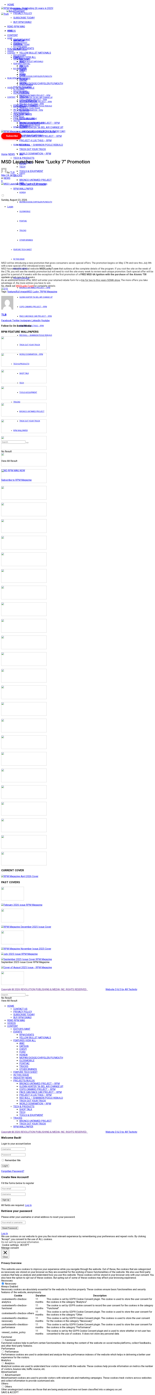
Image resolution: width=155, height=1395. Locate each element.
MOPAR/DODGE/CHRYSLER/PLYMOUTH (41, 83)
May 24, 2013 (8, 175)
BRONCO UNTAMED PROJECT (35, 180)
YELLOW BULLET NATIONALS (35, 52)
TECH (21, 116)
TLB (12, 172)
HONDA (22, 192)
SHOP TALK (24, 114)
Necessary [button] (7, 1280)
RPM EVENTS (24, 59)
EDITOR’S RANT (19, 55)
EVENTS (16, 116)
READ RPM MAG (16, 26)
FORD (21, 72)
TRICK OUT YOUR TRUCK (32, 149)
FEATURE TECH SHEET (22, 249)
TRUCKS (22, 230)
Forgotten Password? (12, 1171)
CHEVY (22, 173)
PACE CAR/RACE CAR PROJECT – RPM (35, 316)
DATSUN (22, 68)
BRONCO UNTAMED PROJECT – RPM (34, 288)
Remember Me (13, 1160)
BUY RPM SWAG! (22, 22)
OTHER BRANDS (26, 240)
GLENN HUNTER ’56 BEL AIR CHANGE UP (41, 127)
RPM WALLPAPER (20, 127)
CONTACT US (18, 40)
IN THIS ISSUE (19, 259)
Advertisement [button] (9, 1372)
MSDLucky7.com (25, 285)
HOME (10, 4)
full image (21, 291)
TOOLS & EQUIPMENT (31, 171)
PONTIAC (23, 221)
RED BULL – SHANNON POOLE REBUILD (41, 144)
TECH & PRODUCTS (23, 158)
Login (10, 206)
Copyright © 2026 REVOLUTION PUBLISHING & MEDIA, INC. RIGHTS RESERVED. (44, 989)
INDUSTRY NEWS (20, 91)
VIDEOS (10, 51)
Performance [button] (8, 1348)
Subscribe (12, 136)
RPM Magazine (49, 291)
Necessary (10, 1283)
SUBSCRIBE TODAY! (24, 17)
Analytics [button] (6, 1360)
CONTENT (12, 35)
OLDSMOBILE (24, 211)
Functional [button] (6, 1337)
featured (11, 291)
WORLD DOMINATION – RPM (35, 153)
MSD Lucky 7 (34, 291)
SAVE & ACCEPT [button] (10, 1392)
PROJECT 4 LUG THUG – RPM (35, 140)
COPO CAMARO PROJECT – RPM (33, 307)
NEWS (11, 154)
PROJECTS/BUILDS (21, 93)
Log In (28, 1205)
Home (4, 154)
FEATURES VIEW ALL (21, 145)
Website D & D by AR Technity (121, 989)
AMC (21, 154)
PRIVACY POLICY (22, 13)
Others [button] (4, 1383)
